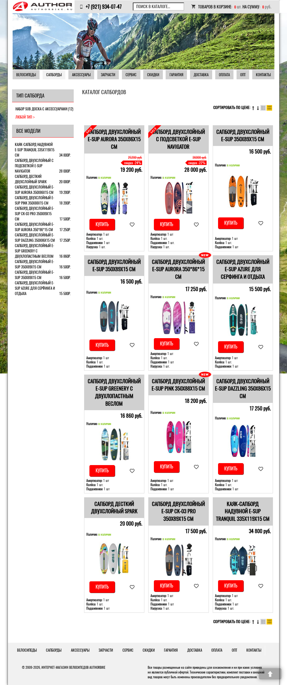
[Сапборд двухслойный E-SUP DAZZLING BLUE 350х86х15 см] (243, 440)
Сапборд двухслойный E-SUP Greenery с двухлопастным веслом (114, 392)
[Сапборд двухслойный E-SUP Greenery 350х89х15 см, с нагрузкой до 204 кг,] (114, 444)
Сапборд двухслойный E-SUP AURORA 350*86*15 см (178, 269)
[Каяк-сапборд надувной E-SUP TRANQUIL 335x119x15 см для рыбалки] (243, 559)
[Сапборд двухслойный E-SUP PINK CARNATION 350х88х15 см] (179, 437)
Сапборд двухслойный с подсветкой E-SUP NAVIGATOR (178, 139)
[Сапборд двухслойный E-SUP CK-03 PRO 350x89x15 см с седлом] (179, 559)
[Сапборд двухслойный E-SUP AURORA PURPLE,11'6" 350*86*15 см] (179, 317)
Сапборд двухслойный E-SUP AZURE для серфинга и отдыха (242, 269)
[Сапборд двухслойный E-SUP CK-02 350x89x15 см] (114, 316)
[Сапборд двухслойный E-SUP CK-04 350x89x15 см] (243, 191)
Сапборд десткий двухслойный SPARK (114, 507)
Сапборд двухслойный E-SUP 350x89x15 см (242, 135)
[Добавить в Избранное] (132, 224)
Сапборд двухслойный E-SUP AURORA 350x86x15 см (114, 139)
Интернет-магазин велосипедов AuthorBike (73, 667)
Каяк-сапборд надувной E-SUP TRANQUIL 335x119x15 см (243, 511)
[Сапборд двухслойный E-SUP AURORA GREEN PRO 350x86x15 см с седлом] (114, 198)
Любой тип (23, 117)
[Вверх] (270, 673)
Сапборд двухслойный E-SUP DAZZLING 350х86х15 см (243, 389)
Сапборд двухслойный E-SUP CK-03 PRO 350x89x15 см (178, 511)
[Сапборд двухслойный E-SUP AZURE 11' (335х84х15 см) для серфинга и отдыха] (243, 319)
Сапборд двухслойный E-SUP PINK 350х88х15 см (178, 385)
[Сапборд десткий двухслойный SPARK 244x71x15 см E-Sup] (114, 558)
